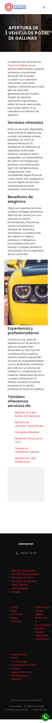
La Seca (16, 668)
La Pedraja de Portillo (23, 665)
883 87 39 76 (28, 553)
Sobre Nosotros (16, 619)
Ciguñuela (41, 635)
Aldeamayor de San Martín (42, 611)
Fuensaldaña (19, 654)
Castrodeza (42, 639)
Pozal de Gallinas (18, 65)
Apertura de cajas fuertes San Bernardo (28, 414)
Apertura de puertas (23, 570)
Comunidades (19, 588)
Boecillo (39, 628)
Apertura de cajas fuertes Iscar (25, 460)
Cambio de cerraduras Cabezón (27, 450)
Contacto (17, 614)
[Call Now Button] (45, 717)
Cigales (39, 632)
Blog (13, 610)
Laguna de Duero (21, 672)
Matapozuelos (19, 675)
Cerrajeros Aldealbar (27, 432)
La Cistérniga (19, 661)
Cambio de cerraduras (25, 574)
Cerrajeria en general (24, 581)
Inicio (14, 607)
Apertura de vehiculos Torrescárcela (29, 424)
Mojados (16, 679)
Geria (14, 658)
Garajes (16, 591)
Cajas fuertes (19, 584)
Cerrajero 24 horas (22, 577)
